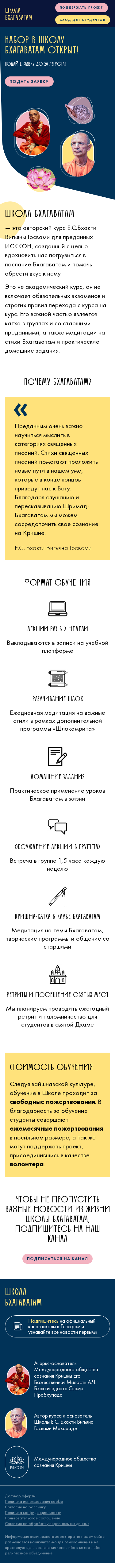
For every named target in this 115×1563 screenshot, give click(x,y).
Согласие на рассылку (25, 1507)
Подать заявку (29, 81)
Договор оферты (20, 1496)
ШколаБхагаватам (18, 14)
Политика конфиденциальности (33, 1512)
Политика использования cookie (34, 1501)
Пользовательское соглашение (32, 1518)
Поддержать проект (81, 7)
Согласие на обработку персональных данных (47, 1523)
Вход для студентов (82, 19)
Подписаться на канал (57, 1258)
